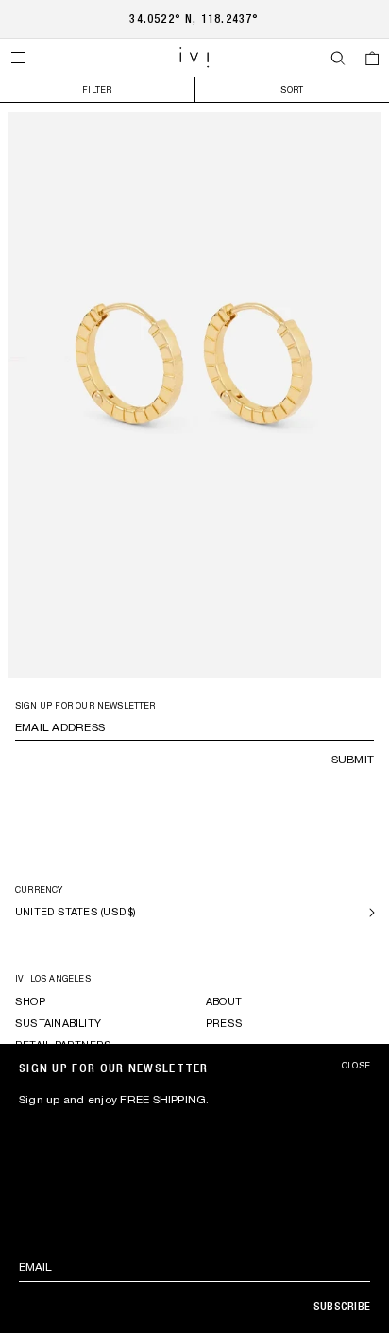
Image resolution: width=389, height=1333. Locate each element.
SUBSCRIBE (341, 1306)
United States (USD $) (76, 911)
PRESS (224, 1023)
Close (356, 1065)
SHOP (30, 1001)
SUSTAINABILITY (58, 1023)
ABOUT (224, 1001)
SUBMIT (352, 759)
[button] (17, 57)
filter (96, 89)
